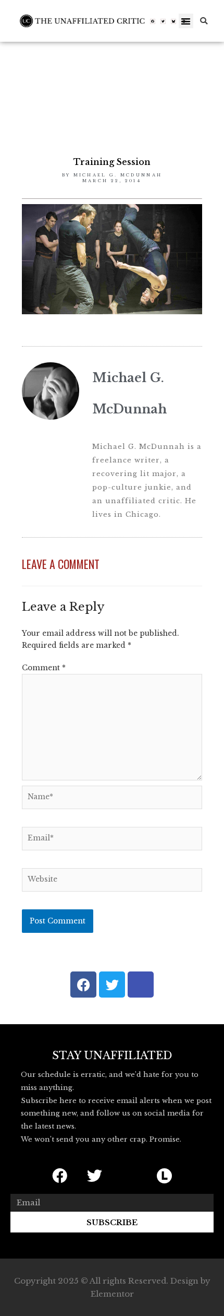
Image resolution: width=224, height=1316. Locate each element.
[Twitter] (163, 21)
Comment (44, 667)
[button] (186, 21)
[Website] (112, 882)
